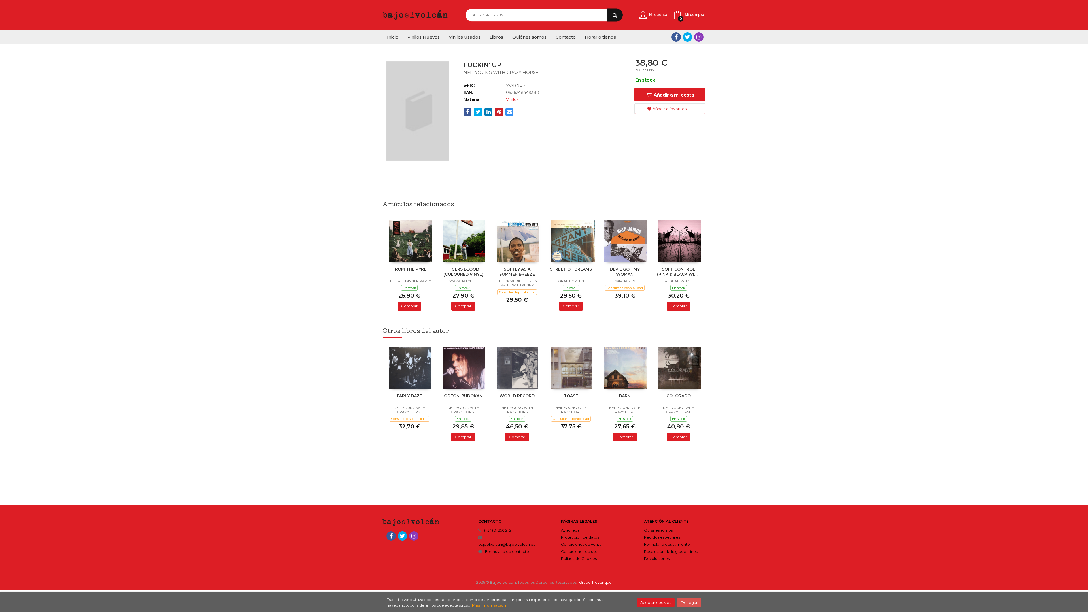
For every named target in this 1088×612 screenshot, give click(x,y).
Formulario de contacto (507, 551)
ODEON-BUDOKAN (463, 395)
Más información (489, 605)
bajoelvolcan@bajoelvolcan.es (506, 544)
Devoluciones (657, 558)
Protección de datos (580, 537)
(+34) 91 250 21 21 (498, 530)
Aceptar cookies (655, 602)
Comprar (409, 306)
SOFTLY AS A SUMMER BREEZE (517, 272)
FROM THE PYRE (409, 269)
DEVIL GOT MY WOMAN (625, 272)
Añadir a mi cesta (673, 95)
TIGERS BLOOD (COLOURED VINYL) (463, 272)
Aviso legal (571, 530)
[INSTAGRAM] (699, 37)
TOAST (571, 395)
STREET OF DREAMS (571, 269)
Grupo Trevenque (595, 582)
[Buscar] (615, 15)
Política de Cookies (579, 558)
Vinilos (512, 99)
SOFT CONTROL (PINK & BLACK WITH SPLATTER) (678, 272)
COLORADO (678, 395)
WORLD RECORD (517, 395)
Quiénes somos (658, 530)
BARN (625, 395)
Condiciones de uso (579, 551)
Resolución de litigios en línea (671, 551)
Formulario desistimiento (667, 544)
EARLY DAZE (409, 395)
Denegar (689, 602)
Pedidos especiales (662, 537)
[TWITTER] (687, 37)
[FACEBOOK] (676, 37)
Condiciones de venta (581, 544)
